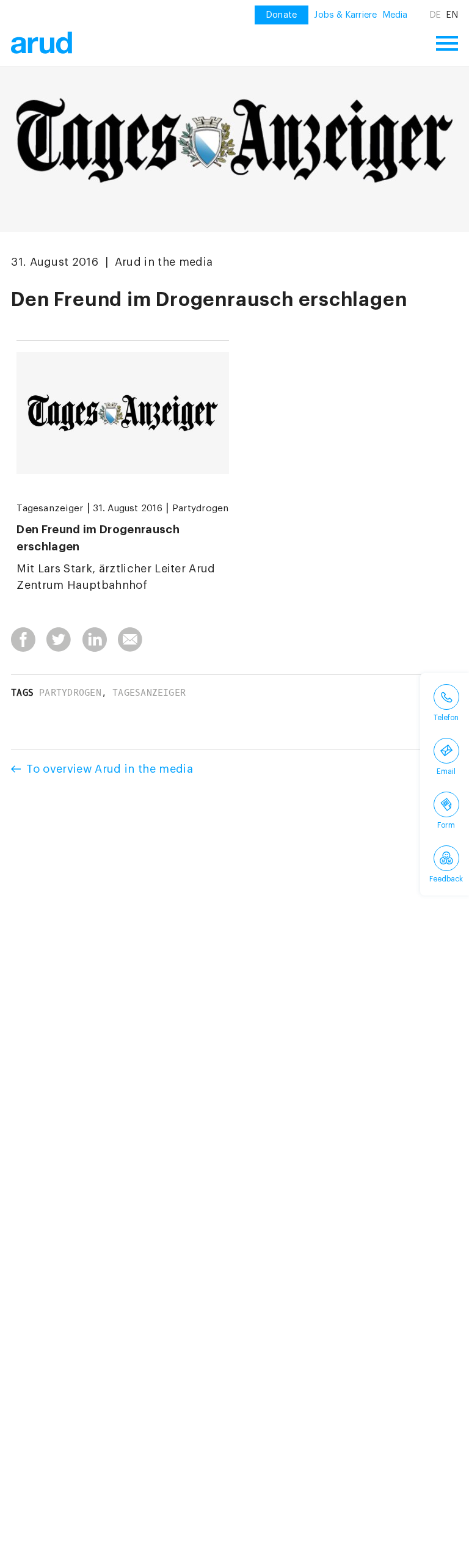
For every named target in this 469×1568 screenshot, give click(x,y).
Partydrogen (200, 508)
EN (451, 15)
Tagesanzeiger (49, 508)
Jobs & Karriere (345, 15)
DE (435, 15)
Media (395, 15)
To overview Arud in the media (109, 769)
